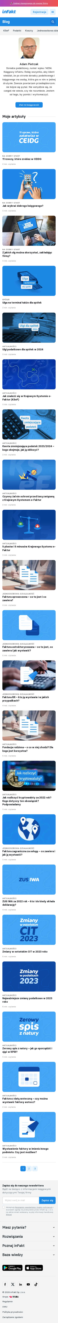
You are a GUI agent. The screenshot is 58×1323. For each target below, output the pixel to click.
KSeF (6, 30)
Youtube (28, 1284)
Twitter (12, 1284)
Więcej (9, 1214)
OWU (4, 1306)
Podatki (17, 30)
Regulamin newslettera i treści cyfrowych (33, 1207)
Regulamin (7, 1301)
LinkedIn (20, 1284)
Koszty (29, 30)
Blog (6, 22)
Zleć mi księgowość (29, 105)
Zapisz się (47, 1200)
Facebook (5, 1284)
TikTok (36, 1284)
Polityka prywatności (12, 1312)
